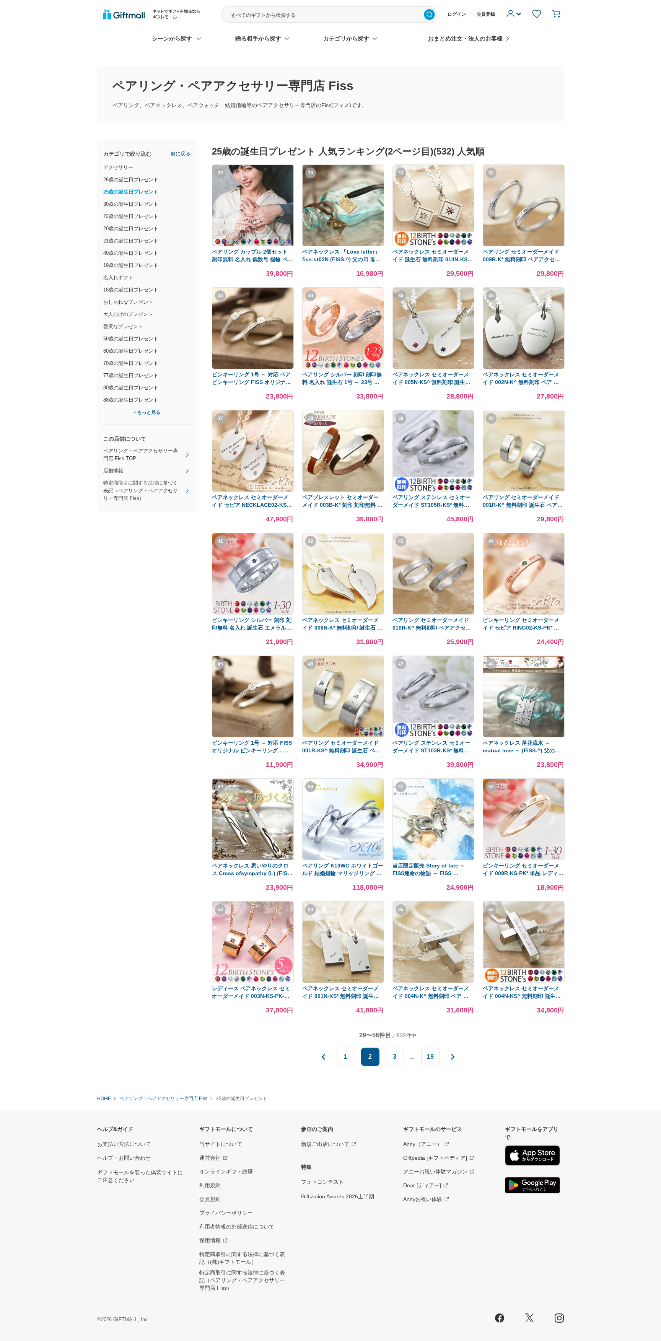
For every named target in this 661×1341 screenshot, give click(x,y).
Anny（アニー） (422, 1144)
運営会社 (210, 1158)
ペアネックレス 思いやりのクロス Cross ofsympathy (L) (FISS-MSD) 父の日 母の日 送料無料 (252, 873)
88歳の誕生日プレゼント (130, 400)
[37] (253, 490)
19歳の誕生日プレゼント (130, 265)
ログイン (457, 14)
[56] (524, 981)
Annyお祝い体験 (422, 1199)
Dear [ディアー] (422, 1185)
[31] (433, 244)
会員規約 (210, 1199)
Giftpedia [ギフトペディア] (435, 1158)
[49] (253, 858)
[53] (253, 981)
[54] (343, 981)
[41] (253, 613)
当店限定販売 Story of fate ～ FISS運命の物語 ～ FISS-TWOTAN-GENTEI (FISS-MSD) (430, 873)
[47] (433, 736)
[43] (433, 613)
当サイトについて (220, 1144)
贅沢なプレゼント (123, 326)
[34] (343, 367)
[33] (253, 367)
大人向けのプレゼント (128, 314)
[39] (433, 490)
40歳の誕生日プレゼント (130, 253)
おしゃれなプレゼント (128, 302)
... (412, 1056)
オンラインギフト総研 (226, 1171)
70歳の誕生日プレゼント (130, 363)
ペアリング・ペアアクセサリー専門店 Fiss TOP (140, 454)
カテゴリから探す (346, 38)
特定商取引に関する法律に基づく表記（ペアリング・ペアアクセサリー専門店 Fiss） (140, 490)
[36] (524, 367)
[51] (433, 858)
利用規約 (210, 1185)
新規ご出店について (325, 1144)
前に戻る (180, 153)
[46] (343, 736)
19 (430, 1056)
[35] (433, 367)
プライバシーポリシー (226, 1213)
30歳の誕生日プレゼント (130, 204)
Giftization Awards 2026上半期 (337, 1196)
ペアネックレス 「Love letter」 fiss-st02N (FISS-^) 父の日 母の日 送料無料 (341, 259)
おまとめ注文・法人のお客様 (465, 38)
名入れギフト (118, 277)
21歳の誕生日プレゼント (130, 241)
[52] (524, 858)
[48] (524, 736)
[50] (343, 858)
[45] (253, 736)
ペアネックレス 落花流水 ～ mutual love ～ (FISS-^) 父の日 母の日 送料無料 (521, 750)
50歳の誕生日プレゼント (130, 339)
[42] (343, 613)
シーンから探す (172, 38)
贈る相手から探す (258, 38)
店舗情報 (113, 471)
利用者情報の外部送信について (236, 1227)
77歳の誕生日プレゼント (130, 375)
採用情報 (210, 1240)
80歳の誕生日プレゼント (130, 388)
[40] (524, 490)
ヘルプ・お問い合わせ (124, 1158)
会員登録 (486, 14)
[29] (253, 244)
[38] (343, 490)
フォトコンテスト (322, 1182)
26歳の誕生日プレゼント (130, 179)
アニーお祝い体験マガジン (435, 1171)
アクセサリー (118, 167)
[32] (524, 244)
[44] (524, 613)
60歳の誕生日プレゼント (130, 351)
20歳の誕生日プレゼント (130, 228)
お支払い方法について (124, 1144)
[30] (343, 244)
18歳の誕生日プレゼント (130, 290)
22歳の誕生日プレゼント (130, 216)
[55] (433, 981)
